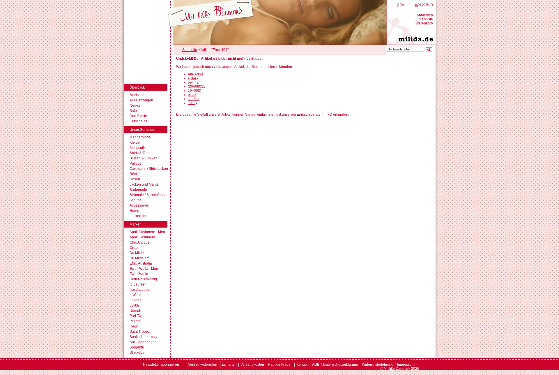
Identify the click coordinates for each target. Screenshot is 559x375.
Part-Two (137, 316)
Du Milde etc (139, 258)
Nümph (135, 311)
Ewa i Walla (139, 274)
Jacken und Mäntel (145, 184)
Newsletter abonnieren (161, 364)
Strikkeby (137, 353)
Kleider (135, 142)
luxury (192, 103)
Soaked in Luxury (143, 337)
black (192, 95)
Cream (135, 248)
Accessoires (139, 205)
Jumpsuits (138, 148)
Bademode (138, 190)
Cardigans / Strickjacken (149, 169)
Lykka (134, 305)
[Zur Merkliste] (398, 5)
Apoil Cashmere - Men (147, 232)
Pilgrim (135, 321)
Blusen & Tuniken (144, 158)
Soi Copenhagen (143, 342)
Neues (135, 105)
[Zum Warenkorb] (416, 5)
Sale (133, 111)
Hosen (135, 179)
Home (134, 211)
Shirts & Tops (140, 153)
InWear (135, 295)
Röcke (135, 174)
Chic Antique (140, 242)
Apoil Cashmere (142, 237)
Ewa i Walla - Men (144, 269)
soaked (193, 99)
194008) (194, 91)
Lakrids (135, 300)
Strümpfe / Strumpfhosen (149, 195)
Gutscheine (139, 121)
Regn (134, 326)
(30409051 (196, 86)
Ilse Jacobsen (140, 290)
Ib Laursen (138, 284)
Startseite (137, 95)
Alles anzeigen (141, 100)
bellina (193, 82)
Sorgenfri (137, 347)
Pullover (136, 163)
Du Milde (137, 253)
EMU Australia (141, 263)
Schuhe (136, 200)
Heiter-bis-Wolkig (143, 279)
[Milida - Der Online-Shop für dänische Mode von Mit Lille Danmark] (210, 14)
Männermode (140, 137)
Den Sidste (138, 116)
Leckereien (138, 216)
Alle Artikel (196, 74)
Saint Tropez (140, 332)
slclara (193, 78)
